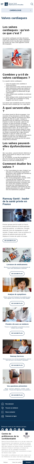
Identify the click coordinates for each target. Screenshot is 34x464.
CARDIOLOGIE (15, 10)
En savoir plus (10, 240)
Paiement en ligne (11, 416)
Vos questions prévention (17, 386)
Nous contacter (10, 412)
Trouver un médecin (11, 408)
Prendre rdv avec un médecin (17, 324)
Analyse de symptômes (17, 294)
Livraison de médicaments (17, 264)
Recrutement (9, 404)
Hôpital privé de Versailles (16, 4)
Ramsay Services (17, 356)
